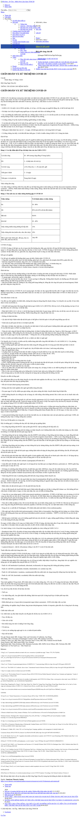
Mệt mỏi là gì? (9, 795)
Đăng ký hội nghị (43, 46)
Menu (2, 12)
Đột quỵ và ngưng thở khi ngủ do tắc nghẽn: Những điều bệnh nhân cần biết (28, 791)
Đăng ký (7, 5)
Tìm (29, 10)
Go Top (3, 815)
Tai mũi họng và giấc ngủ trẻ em (48, 58)
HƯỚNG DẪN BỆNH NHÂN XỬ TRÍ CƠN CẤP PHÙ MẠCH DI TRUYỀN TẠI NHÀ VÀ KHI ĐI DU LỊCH (41, 800)
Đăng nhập (8, 7)
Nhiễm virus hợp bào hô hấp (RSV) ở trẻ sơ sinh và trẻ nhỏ (54, 69)
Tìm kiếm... (4, 10)
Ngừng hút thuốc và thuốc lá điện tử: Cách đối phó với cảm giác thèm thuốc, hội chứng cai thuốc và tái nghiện (57, 63)
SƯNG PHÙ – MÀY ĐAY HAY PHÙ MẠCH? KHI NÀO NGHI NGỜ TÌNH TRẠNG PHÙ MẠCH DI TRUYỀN (41, 796)
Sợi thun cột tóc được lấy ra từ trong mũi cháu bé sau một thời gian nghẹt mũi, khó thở (31, 793)
